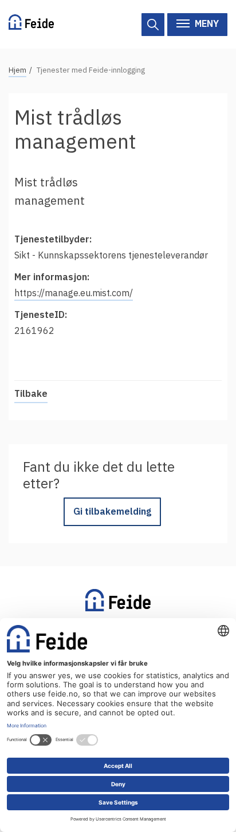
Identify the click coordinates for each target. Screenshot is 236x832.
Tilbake (31, 393)
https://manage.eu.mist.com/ (73, 292)
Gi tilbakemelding (112, 511)
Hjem (17, 70)
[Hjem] (31, 24)
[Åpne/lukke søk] (152, 24)
